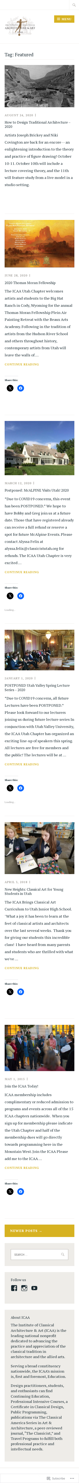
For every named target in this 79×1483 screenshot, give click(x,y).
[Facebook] (15, 1288)
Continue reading (22, 364)
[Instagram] (25, 1288)
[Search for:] (74, 5)
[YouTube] (35, 1288)
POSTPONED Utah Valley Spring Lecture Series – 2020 (37, 687)
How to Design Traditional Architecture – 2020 (37, 124)
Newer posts (23, 1230)
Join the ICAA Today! (21, 1086)
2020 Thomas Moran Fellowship (30, 282)
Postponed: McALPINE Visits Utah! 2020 (37, 490)
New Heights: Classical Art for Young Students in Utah (34, 891)
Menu (66, 19)
